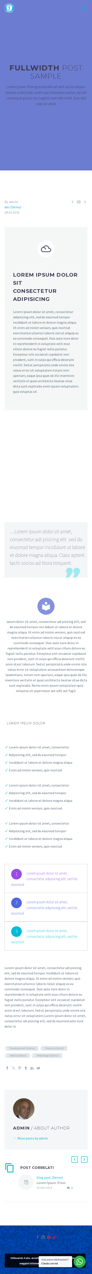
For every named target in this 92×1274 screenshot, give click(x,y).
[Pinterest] (19, 1068)
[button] (74, 1159)
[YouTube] (48, 1237)
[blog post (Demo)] (27, 1182)
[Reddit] (38, 1068)
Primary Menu (84, 8)
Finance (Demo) (54, 1048)
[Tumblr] (26, 1068)
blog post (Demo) (50, 1177)
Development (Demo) (22, 1048)
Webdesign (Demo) (48, 1055)
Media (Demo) (18, 1055)
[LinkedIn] (32, 1068)
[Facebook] (7, 1068)
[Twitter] (13, 1068)
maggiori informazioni (32, 1263)
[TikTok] (54, 1237)
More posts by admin (33, 1138)
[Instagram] (43, 1237)
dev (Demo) (12, 207)
